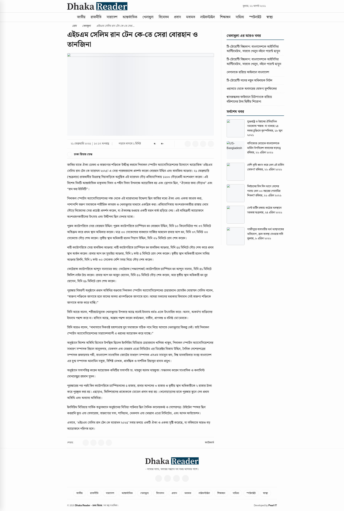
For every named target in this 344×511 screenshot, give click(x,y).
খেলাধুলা (148, 17)
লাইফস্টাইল (207, 17)
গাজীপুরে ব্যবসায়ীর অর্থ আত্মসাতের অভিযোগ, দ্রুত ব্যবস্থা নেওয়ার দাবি (265, 231)
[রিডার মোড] (169, 144)
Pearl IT (272, 505)
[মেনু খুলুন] (279, 17)
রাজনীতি (96, 17)
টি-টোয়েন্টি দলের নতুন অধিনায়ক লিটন (249, 80)
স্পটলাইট (255, 17)
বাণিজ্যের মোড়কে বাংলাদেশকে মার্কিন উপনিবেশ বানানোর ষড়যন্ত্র (264, 145)
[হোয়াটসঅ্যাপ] (185, 478)
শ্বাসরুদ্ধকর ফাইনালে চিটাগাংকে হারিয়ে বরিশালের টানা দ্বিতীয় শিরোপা (249, 99)
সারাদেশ (112, 17)
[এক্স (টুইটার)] (167, 478)
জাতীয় (81, 17)
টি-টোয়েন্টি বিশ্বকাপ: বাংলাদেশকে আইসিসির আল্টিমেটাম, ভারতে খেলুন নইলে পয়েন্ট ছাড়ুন (253, 48)
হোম (74, 26)
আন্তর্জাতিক (130, 17)
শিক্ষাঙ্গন (225, 17)
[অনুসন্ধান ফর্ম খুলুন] (269, 6)
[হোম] (70, 17)
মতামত (190, 17)
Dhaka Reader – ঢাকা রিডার (88, 505)
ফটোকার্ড (209, 442)
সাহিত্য (240, 17)
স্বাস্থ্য (269, 17)
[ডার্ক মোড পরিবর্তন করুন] (275, 6)
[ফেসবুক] (158, 478)
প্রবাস (177, 17)
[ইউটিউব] (176, 478)
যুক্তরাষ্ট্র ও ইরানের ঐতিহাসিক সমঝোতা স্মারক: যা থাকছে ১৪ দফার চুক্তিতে (262, 126)
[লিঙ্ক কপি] (180, 144)
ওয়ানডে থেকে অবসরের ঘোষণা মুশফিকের (252, 88)
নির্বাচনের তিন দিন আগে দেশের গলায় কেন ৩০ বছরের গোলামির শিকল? (263, 191)
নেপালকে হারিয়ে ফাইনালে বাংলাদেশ (248, 72)
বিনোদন (164, 17)
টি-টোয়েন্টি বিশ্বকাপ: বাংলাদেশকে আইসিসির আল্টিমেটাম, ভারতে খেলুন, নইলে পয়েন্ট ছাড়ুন (254, 61)
